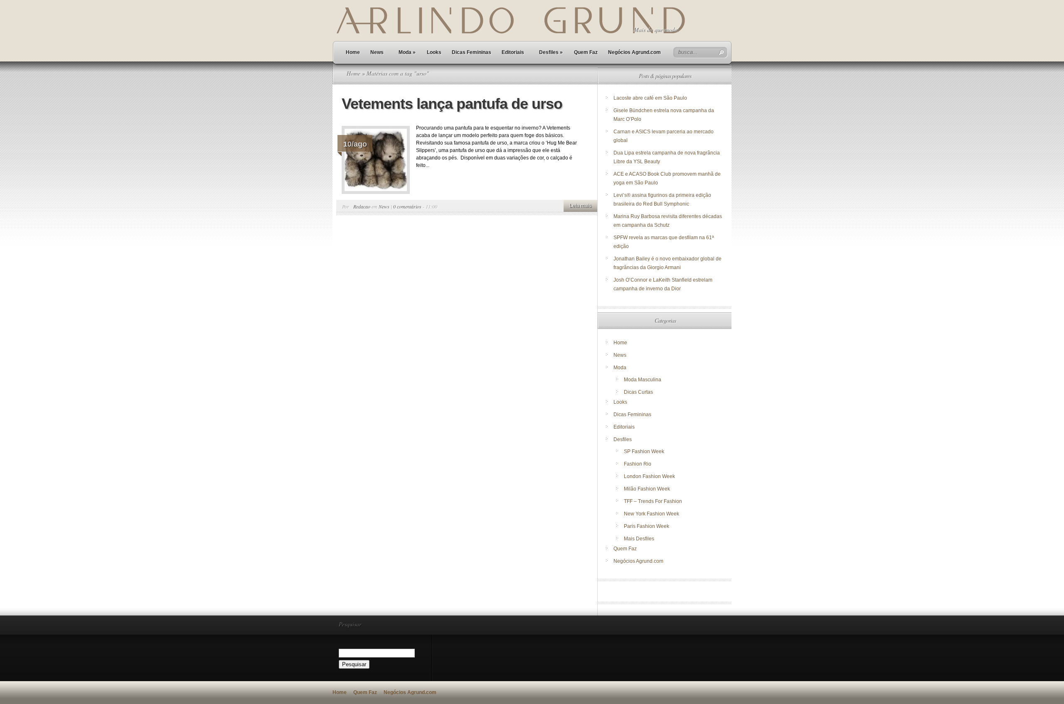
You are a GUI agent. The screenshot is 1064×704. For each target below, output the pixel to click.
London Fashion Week (649, 476)
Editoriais (513, 52)
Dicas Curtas (638, 392)
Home (353, 52)
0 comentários (407, 206)
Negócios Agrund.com (634, 52)
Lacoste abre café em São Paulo (650, 98)
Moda (407, 52)
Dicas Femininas (471, 52)
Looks (434, 52)
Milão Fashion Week (647, 489)
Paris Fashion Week (646, 526)
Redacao (361, 206)
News (377, 52)
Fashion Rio (637, 464)
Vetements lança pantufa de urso (452, 103)
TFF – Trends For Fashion (653, 501)
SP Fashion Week (644, 451)
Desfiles (551, 52)
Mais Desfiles (639, 539)
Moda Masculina (642, 380)
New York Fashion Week (651, 514)
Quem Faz (586, 52)
